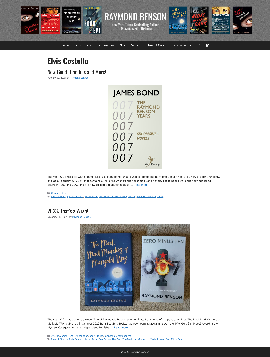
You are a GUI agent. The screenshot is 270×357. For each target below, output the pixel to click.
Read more (141, 184)
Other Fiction (81, 336)
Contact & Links (183, 45)
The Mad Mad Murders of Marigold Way (143, 339)
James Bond (91, 196)
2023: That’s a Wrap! (68, 211)
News (77, 45)
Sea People (105, 339)
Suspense (109, 336)
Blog (122, 45)
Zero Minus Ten (174, 339)
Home (65, 45)
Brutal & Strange (59, 196)
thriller (160, 196)
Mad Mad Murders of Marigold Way (117, 196)
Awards (55, 336)
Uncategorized (59, 193)
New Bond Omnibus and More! (77, 72)
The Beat (116, 339)
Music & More (156, 45)
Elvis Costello (76, 196)
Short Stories (96, 336)
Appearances (106, 45)
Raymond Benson (146, 196)
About (89, 45)
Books (134, 45)
